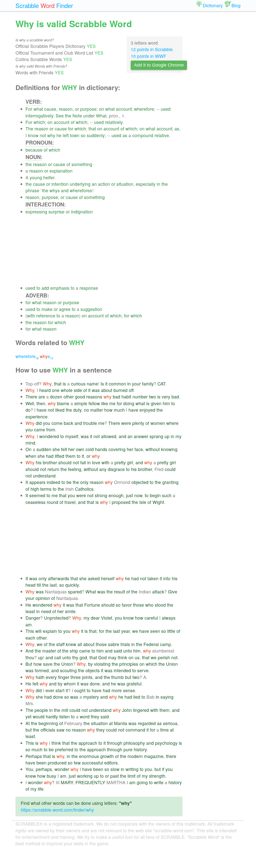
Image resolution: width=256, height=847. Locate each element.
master (49, 651)
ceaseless (36, 502)
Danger (33, 618)
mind (30, 443)
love (96, 462)
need (46, 611)
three (75, 677)
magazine (154, 756)
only (84, 482)
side (78, 390)
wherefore (144, 109)
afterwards (58, 578)
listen (64, 716)
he (59, 135)
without (153, 449)
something (82, 164)
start (60, 690)
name (92, 383)
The (29, 128)
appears (37, 482)
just (129, 495)
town (75, 135)
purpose (88, 109)
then (40, 403)
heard (45, 390)
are (41, 396)
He (28, 605)
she (56, 449)
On (29, 449)
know (33, 135)
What (101, 115)
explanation (61, 171)
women (157, 423)
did (39, 423)
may (112, 657)
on (101, 109)
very (166, 396)
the (68, 115)
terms (46, 489)
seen (155, 631)
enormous (89, 756)
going (142, 782)
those (138, 605)
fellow (94, 403)
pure (128, 749)
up (167, 436)
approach (87, 743)
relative (161, 135)
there (171, 756)
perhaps (44, 769)
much (119, 410)
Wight (158, 502)
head (31, 585)
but (128, 677)
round (52, 502)
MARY (67, 782)
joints (87, 677)
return (53, 469)
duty (77, 410)
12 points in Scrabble (152, 49)
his (39, 462)
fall (83, 462)
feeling (74, 469)
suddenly (96, 135)
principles (128, 664)
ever (50, 690)
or (77, 109)
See (60, 115)
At (28, 723)
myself (71, 436)
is (64, 383)
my (179, 436)
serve (142, 670)
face (138, 449)
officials (47, 730)
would (38, 716)
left (66, 135)
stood (160, 605)
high (34, 489)
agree (64, 309)
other (69, 396)
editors (111, 762)
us (137, 657)
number (140, 396)
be (69, 482)
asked (94, 578)
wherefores (81, 190)
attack (158, 591)
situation (124, 184)
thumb (117, 677)
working (84, 776)
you (46, 423)
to (38, 288)
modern (135, 756)
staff (60, 644)
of (72, 122)
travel (70, 502)
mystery (91, 697)
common (117, 383)
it (106, 383)
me (112, 403)
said (118, 651)
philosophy (134, 743)
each (30, 638)
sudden (43, 449)
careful (151, 618)
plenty (138, 423)
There (31, 396)
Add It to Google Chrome (159, 65)
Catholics (84, 489)
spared (75, 591)
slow (115, 769)
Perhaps (34, 756)
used (165, 109)
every (51, 677)
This (30, 631)
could (170, 469)
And (30, 651)
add (45, 288)
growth (107, 756)
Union (67, 664)
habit (126, 396)
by (90, 664)
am (29, 624)
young (36, 177)
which (39, 122)
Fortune (92, 605)
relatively (113, 122)
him (166, 403)
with (31, 315)
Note (77, 115)
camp (165, 644)
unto (127, 651)
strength (157, 776)
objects (93, 670)
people (41, 710)
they (95, 716)
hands (101, 449)
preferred (64, 749)
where (172, 423)
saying (167, 697)
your (136, 383)
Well (30, 403)
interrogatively (39, 115)
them (71, 456)
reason (65, 109)
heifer (48, 177)
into (166, 578)
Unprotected (56, 618)
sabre (113, 644)
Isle (142, 502)
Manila (120, 723)
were (126, 423)
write (159, 782)
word (85, 716)
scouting (68, 670)
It (27, 482)
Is (102, 383)
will (38, 631)
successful (92, 762)
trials (125, 644)
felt (64, 449)
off (131, 390)
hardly (52, 716)
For (29, 109)
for (70, 128)
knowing (169, 449)
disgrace (116, 469)
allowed (108, 436)
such (167, 495)
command (135, 730)
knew (71, 644)
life (41, 789)
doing (128, 403)
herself (107, 578)
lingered (141, 710)
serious (170, 723)
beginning (48, 723)
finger (63, 677)
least (30, 611)
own (80, 449)
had (50, 456)
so (83, 135)
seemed (37, 495)
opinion (43, 598)
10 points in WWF (148, 56)
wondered (49, 436)
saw (60, 730)
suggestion (91, 309)
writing (132, 769)
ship (74, 651)
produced (57, 762)
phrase (32, 190)
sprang (156, 436)
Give (172, 591)
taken (153, 578)
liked (59, 410)
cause (50, 109)
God (102, 657)
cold (90, 449)
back (68, 423)
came (39, 429)
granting (170, 482)
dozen (56, 396)
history (140, 749)
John (127, 710)
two (152, 396)
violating (102, 664)
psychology (166, 743)
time (164, 730)
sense (129, 690)
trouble (90, 423)
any (102, 469)
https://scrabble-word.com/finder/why (57, 810)
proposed (121, 502)
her (71, 449)
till (39, 585)
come (57, 423)
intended (122, 670)
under (89, 115)
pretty (120, 462)
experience (37, 416)
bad (116, 396)
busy (51, 776)
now (138, 495)
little (171, 631)
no (86, 410)
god (83, 657)
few (77, 762)
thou (30, 657)
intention (60, 184)
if (163, 769)
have (41, 410)
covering (117, 449)
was (96, 390)
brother (50, 462)
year (125, 631)
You (29, 769)
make (47, 309)
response (89, 288)
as (176, 128)
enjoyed (147, 410)
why (51, 135)
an (94, 184)
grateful (134, 683)
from (50, 429)
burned (121, 390)
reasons (94, 396)
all (80, 644)
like (104, 403)
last (53, 585)
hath (40, 677)
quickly (72, 585)
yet (29, 716)
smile (70, 611)
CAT (161, 383)
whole (66, 390)
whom (70, 683)
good (80, 396)
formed (42, 670)
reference (45, 315)
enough (116, 495)
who (149, 605)
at (111, 723)
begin (155, 495)
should (65, 462)
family (148, 383)
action (104, 184)
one (56, 390)
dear (95, 618)
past (114, 776)
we (135, 631)
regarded (147, 723)
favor (127, 605)
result (119, 591)
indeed (53, 482)
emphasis (60, 288)
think (122, 657)
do (28, 410)
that (92, 128)
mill (65, 710)
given (156, 403)
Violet (106, 618)
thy (75, 657)
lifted (59, 456)
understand (44, 475)
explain (50, 631)
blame (63, 403)
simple (80, 403)
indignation (82, 211)
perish (164, 657)
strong (101, 495)
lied (136, 697)
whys (55, 190)
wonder (61, 769)
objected (140, 482)
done (95, 683)
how (108, 410)
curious (78, 383)
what (38, 109)
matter (96, 410)
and (64, 190)
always (169, 618)
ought (80, 690)
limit (132, 776)
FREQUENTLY (90, 782)
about (106, 390)
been (41, 762)
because (34, 150)
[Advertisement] (104, 250)
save (47, 664)
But (29, 664)
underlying (80, 184)
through (114, 743)
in (158, 184)
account (124, 109)
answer (141, 436)
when (31, 456)
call (57, 657)
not (43, 135)
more (117, 690)
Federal (151, 644)
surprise (56, 211)
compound (142, 135)
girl (130, 462)
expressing (36, 211)
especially (146, 184)
